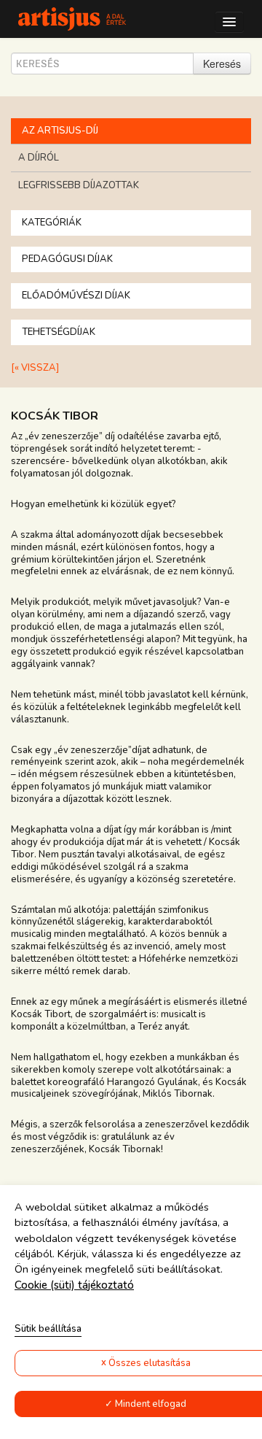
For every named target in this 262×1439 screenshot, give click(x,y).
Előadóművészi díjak (76, 295)
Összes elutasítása (149, 1363)
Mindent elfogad (150, 1404)
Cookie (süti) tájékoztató (74, 1285)
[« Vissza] (35, 368)
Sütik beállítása (48, 1328)
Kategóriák (52, 222)
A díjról (38, 157)
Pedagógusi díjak (67, 259)
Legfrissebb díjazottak (78, 185)
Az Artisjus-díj (60, 130)
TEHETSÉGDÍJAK (58, 332)
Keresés (222, 63)
